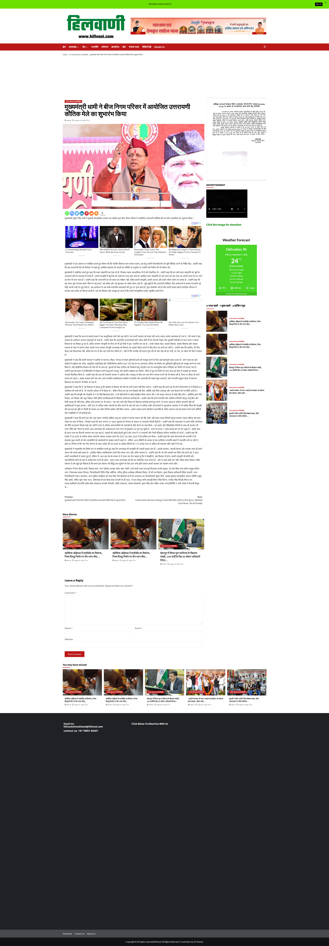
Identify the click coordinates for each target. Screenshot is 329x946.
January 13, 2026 (80, 120)
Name (68, 628)
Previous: (95, 499)
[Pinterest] (86, 213)
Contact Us (80, 933)
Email (138, 628)
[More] (96, 213)
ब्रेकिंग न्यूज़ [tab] (239, 306)
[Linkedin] (82, 213)
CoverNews (185, 941)
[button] (264, 47)
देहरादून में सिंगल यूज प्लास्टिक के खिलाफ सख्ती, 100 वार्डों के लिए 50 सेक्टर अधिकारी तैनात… (180, 556)
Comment (70, 592)
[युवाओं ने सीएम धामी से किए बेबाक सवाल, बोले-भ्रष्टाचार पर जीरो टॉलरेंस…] (216, 413)
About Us (91, 933)
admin (69, 120)
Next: (168, 500)
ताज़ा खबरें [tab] (213, 306)
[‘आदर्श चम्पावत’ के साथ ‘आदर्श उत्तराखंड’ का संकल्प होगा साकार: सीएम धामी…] (216, 390)
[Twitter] (77, 213)
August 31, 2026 (79, 560)
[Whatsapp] (67, 213)
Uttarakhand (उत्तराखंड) (73, 101)
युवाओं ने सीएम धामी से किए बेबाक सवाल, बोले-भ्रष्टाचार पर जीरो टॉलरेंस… (244, 415)
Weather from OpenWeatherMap (236, 294)
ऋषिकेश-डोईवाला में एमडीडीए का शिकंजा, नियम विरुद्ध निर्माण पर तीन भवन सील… (83, 555)
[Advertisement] (164, 77)
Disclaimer (67, 933)
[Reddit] (91, 213)
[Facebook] (72, 213)
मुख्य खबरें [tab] (226, 306)
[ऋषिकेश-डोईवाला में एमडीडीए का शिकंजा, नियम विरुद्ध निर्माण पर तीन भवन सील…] (86, 534)
